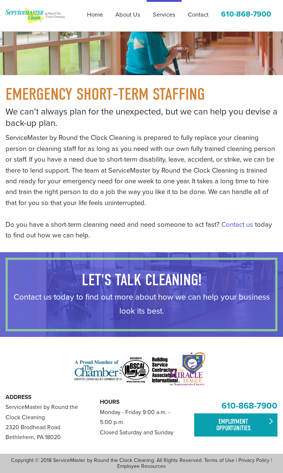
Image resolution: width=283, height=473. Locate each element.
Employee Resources (141, 466)
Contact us (237, 224)
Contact (198, 14)
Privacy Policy (253, 460)
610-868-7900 (249, 405)
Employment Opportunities (233, 425)
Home (95, 14)
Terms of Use (219, 460)
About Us (127, 14)
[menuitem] (95, 15)
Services (164, 14)
